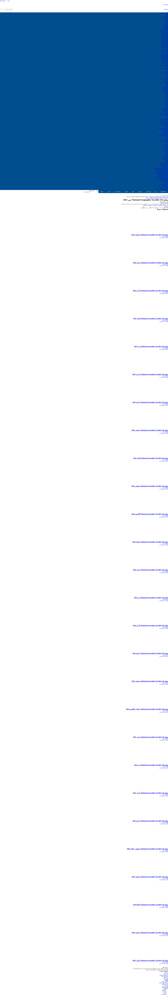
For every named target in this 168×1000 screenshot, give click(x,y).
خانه (167, 196)
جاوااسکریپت (165, 109)
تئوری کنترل (165, 63)
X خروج (166, 995)
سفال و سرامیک (164, 34)
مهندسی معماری (164, 38)
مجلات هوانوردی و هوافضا (162, 173)
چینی (167, 100)
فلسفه (166, 85)
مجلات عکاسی (165, 166)
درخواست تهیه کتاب (163, 975)
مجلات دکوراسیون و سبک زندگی (161, 169)
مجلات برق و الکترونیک (163, 178)
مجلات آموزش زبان (163, 188)
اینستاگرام (164, 990)
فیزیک (166, 71)
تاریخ (167, 80)
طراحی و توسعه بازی (163, 114)
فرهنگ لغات (165, 89)
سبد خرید (166, 985)
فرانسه (166, 94)
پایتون (167, 111)
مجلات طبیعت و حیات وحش (162, 189)
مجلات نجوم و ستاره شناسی (162, 174)
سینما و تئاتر (165, 21)
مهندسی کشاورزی (164, 54)
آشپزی (166, 143)
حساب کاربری (165, 986)
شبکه (167, 118)
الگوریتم (166, 125)
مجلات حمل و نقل (164, 180)
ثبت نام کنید (2, 0)
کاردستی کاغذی (164, 33)
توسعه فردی (165, 158)
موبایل (166, 126)
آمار (167, 84)
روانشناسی (165, 88)
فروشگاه (166, 977)
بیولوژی (166, 75)
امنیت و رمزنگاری (164, 120)
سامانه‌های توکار (164, 129)
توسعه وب (165, 113)
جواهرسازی (165, 28)
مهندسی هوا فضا (164, 43)
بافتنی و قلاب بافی (164, 30)
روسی (166, 99)
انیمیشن (166, 19)
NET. (167, 115)
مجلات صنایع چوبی (164, 163)
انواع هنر (166, 24)
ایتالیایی (166, 98)
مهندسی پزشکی (164, 44)
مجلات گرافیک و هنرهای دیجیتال (161, 168)
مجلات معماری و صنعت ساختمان (160, 171)
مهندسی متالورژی (164, 56)
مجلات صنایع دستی (164, 165)
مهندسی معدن (165, 58)
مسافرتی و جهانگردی (147, 205)
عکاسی (166, 15)
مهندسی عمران (164, 39)
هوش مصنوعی (165, 121)
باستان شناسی (165, 81)
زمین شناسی (165, 78)
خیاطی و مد (165, 29)
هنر (167, 14)
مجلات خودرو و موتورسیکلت (162, 179)
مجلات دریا (165, 183)
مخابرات (166, 64)
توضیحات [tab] (166, 206)
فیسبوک (165, 991)
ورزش (166, 136)
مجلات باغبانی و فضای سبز (162, 170)
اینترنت (166, 151)
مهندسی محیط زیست (163, 55)
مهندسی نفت (165, 53)
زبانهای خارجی (165, 91)
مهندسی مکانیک (164, 40)
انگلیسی (166, 93)
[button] (84, 237)
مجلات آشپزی (165, 186)
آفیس (167, 106)
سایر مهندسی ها (164, 68)
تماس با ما (165, 978)
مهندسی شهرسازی (164, 51)
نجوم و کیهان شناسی (163, 73)
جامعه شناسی (165, 86)
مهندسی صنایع (165, 50)
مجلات (166, 161)
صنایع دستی (165, 25)
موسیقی (166, 20)
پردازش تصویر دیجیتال (163, 123)
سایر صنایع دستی (164, 35)
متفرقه (166, 160)
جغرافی (166, 79)
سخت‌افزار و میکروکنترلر (162, 128)
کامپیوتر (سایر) (165, 133)
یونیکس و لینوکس (164, 124)
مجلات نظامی (165, 181)
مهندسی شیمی (165, 45)
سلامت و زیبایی (164, 139)
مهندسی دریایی (164, 59)
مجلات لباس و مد (164, 164)
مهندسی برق (165, 41)
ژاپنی (167, 101)
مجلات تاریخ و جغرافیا (163, 184)
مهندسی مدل (165, 61)
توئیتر (165, 993)
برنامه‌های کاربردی (164, 130)
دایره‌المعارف (165, 148)
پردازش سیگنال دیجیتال (163, 65)
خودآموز (166, 144)
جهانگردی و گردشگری (163, 135)
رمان (167, 155)
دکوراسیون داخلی (164, 140)
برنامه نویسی (165, 110)
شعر (167, 23)
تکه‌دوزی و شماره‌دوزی (163, 31)
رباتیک (166, 48)
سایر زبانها (166, 103)
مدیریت (166, 149)
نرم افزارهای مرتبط (163, 982)
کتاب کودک (165, 156)
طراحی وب (165, 108)
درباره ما (166, 972)
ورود (8, 0)
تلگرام (165, 989)
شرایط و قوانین (164, 984)
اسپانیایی (166, 96)
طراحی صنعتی (165, 46)
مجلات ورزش (165, 185)
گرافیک (166, 18)
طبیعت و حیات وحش (163, 145)
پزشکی (166, 76)
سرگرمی (166, 154)
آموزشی (166, 153)
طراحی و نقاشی (164, 16)
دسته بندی (166, 9)
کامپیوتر (166, 104)
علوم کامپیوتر (165, 131)
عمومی (166, 90)
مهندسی (166, 36)
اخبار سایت (165, 973)
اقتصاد (166, 83)
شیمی (166, 74)
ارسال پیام (164, 994)
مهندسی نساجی (164, 60)
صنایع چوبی (165, 26)
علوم (167, 69)
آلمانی (166, 95)
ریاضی (166, 70)
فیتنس (166, 138)
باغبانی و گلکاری (164, 134)
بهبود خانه (166, 141)
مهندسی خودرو (164, 49)
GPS (167, 66)
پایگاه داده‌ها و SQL (164, 119)
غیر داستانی (165, 159)
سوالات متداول (165, 981)
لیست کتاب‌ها (165, 976)
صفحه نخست (165, 13)
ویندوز (166, 116)
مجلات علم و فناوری (163, 175)
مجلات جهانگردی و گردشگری (161, 176)
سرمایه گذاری (165, 150)
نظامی (166, 146)
